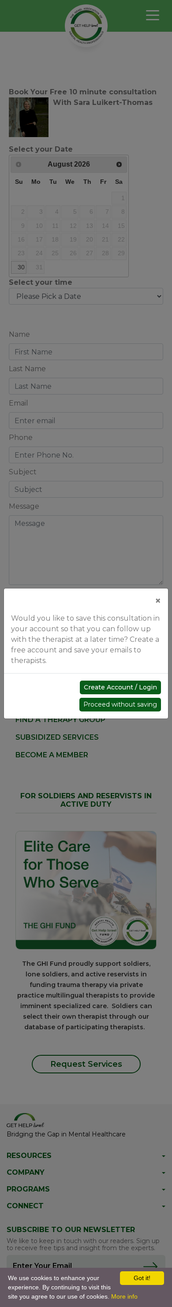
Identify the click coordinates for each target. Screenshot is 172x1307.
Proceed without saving (120, 704)
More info (124, 1296)
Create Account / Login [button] (120, 687)
